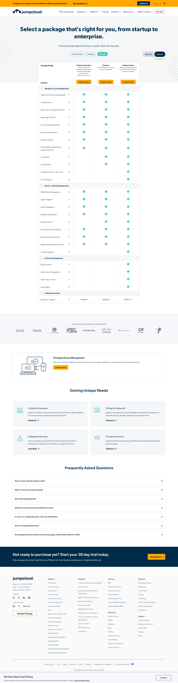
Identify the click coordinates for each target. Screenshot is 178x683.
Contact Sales (84, 82)
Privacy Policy (49, 664)
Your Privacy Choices (122, 664)
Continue (163, 678)
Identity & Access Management (57, 88)
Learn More (32, 448)
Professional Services (145, 624)
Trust (58, 664)
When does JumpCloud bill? (25, 499)
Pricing (105, 11)
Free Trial (159, 12)
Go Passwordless (84, 605)
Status (140, 635)
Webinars (111, 624)
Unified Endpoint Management (58, 649)
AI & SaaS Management (54, 258)
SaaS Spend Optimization (57, 637)
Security (73, 664)
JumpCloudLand (113, 647)
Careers (141, 594)
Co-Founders (142, 590)
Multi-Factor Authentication (57, 614)
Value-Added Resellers (116, 606)
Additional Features (52, 293)
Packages (102, 54)
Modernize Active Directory (87, 613)
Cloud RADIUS (53, 594)
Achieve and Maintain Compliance (90, 583)
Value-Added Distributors (117, 602)
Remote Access (53, 625)
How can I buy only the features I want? (30, 481)
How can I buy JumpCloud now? (27, 525)
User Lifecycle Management (57, 652)
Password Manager (55, 618)
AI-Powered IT (83, 587)
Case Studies (112, 639)
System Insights (53, 645)
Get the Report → (80, 3)
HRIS (49, 610)
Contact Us (143, 3)
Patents (88, 664)
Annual (160, 54)
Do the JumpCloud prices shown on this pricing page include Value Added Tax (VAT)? (47, 534)
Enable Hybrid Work (85, 601)
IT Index (110, 632)
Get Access (89, 227)
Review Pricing (24, 613)
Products (90, 54)
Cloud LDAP (52, 590)
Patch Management (54, 621)
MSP (109, 583)
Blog (109, 628)
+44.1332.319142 (24, 590)
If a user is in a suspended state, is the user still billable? (36, 517)
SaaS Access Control (55, 629)
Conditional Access (55, 598)
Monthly (148, 54)
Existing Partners (114, 590)
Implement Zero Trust (85, 609)
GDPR (81, 664)
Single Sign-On (53, 641)
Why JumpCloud (66, 11)
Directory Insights (54, 606)
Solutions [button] (81, 11)
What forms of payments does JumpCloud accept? (34, 508)
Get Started (155, 556)
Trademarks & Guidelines (103, 664)
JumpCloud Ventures (145, 606)
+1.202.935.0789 (26, 584)
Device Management (55, 602)
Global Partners (113, 594)
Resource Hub (113, 616)
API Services (52, 583)
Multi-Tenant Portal (114, 587)
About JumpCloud (144, 583)
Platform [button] (93, 11)
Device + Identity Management (57, 186)
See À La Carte (77, 54)
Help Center (142, 628)
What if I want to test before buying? (29, 490)
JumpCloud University (115, 643)
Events (110, 620)
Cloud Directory (53, 587)
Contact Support (144, 620)
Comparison (82, 631)
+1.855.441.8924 (24, 587)
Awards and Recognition (147, 602)
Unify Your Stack (83, 623)
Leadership (142, 587)
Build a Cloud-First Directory (88, 597)
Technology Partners (115, 598)
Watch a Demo (144, 11)
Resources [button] (128, 11)
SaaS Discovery (53, 633)
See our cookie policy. (82, 680)
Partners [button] (115, 11)
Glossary (141, 632)
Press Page (142, 598)
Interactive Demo (114, 635)
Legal (65, 664)
